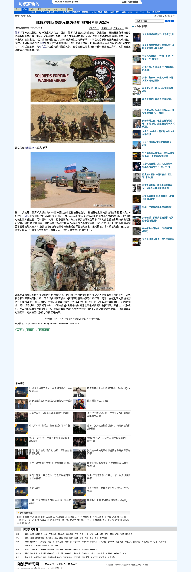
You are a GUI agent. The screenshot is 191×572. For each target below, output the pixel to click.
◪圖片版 (166, 16)
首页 (17, 9)
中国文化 (102, 542)
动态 (56, 538)
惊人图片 (28, 557)
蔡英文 (110, 520)
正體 (124, 2)
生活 (39, 9)
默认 (127, 28)
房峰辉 (98, 520)
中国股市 (21, 520)
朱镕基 (25, 517)
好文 (76, 538)
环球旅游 (109, 553)
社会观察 (50, 553)
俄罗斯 (18, 32)
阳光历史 (77, 557)
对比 (86, 538)
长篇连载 (45, 546)
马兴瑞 (49, 517)
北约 (41, 43)
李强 (36, 520)
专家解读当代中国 (55, 557)
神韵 (37, 517)
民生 (118, 12)
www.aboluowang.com (66, 2)
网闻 (100, 12)
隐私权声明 (136, 565)
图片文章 (54, 546)
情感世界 (42, 553)
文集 (61, 538)
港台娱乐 (59, 549)
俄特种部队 (44, 330)
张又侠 (107, 517)
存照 (91, 538)
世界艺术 (28, 546)
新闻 (25, 9)
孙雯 (49, 520)
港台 (142, 12)
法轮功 (115, 517)
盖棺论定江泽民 (40, 557)
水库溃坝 (69, 517)
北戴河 (73, 520)
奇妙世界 (100, 553)
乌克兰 (42, 46)
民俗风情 (117, 553)
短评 (71, 538)
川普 (42, 517)
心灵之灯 (59, 542)
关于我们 (109, 565)
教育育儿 (93, 542)
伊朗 (19, 517)
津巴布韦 (81, 520)
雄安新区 (57, 520)
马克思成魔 (59, 517)
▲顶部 (145, 565)
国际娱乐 (68, 549)
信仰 (148, 12)
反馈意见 (118, 565)
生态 (136, 12)
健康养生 (33, 542)
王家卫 (20, 523)
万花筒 (93, 553)
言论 (32, 538)
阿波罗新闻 (29, 4)
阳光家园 (102, 557)
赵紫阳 (118, 520)
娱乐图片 (93, 549)
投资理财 (136, 542)
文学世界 (37, 546)
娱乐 (55, 9)
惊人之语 (49, 538)
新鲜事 (47, 9)
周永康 (126, 520)
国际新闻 (76, 12)
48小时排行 (142, 26)
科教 (106, 12)
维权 (124, 12)
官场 (112, 12)
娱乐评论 (76, 549)
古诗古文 (128, 542)
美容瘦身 (119, 542)
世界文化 (145, 542)
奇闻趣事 (85, 553)
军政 (42, 12)
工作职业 (85, 542)
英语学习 (162, 542)
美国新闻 (50, 12)
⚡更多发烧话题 (25, 513)
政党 (66, 538)
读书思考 (153, 542)
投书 (81, 538)
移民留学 (68, 553)
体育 (130, 12)
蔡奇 (104, 520)
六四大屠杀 (98, 517)
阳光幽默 (85, 557)
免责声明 (126, 565)
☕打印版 (158, 16)
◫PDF (173, 16)
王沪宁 (30, 520)
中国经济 (66, 12)
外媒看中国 (39, 538)
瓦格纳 (30, 330)
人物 (94, 12)
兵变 (19, 330)
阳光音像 (111, 557)
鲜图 (124, 553)
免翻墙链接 (133, 2)
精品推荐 (85, 549)
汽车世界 (59, 553)
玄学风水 (76, 542)
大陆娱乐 (33, 549)
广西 (32, 517)
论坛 (63, 9)
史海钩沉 (42, 542)
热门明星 (50, 549)
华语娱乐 (42, 549)
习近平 (78, 517)
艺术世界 (110, 542)
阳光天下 (94, 557)
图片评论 (103, 538)
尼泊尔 (28, 523)
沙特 (27, 216)
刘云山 (90, 520)
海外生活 (68, 542)
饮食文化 (33, 553)
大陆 (58, 12)
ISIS (34, 147)
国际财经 (86, 12)
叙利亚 (28, 147)
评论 (32, 9)
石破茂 (43, 520)
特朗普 (123, 517)
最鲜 (27, 553)
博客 (70, 9)
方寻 (56, 319)
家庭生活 (50, 542)
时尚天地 (76, 553)
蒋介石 (65, 520)
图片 (156, 12)
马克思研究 (67, 557)
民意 (96, 538)
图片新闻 (128, 534)
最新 (34, 12)
